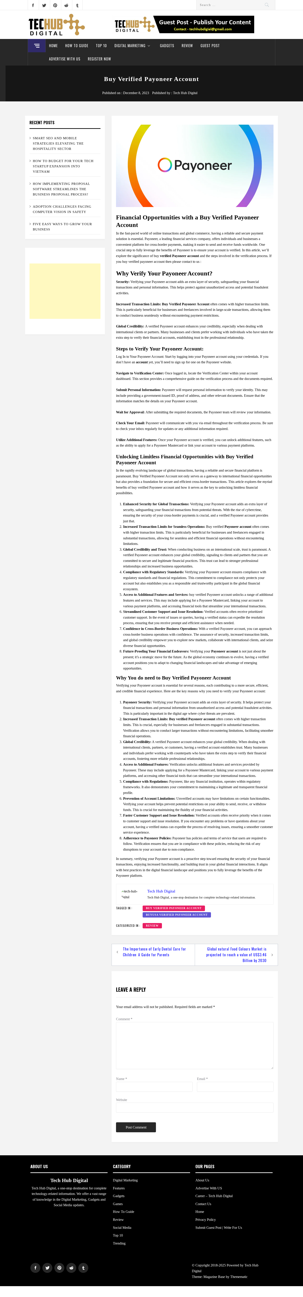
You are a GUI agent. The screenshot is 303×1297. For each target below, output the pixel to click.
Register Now (99, 59)
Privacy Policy (205, 1220)
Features (119, 1188)
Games (118, 1204)
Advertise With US (64, 59)
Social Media (122, 1227)
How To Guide (76, 45)
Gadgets (167, 45)
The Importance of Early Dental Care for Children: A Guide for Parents (154, 951)
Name (121, 1079)
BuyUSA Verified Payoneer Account (177, 914)
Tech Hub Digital (185, 93)
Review (187, 45)
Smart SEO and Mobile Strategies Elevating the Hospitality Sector (58, 143)
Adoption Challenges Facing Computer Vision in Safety (62, 209)
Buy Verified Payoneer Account (174, 908)
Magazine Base (214, 1277)
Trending (119, 1243)
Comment (124, 1019)
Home (53, 45)
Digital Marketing (130, 45)
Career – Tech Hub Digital (214, 1196)
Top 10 (101, 45)
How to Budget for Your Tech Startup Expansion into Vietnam (63, 166)
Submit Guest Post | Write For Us (218, 1227)
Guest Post (210, 45)
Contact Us (203, 1204)
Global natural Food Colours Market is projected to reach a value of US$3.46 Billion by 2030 (236, 954)
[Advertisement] (65, 291)
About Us (202, 1180)
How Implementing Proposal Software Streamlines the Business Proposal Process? (61, 189)
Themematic (239, 1277)
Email (202, 1079)
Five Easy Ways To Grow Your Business (62, 226)
